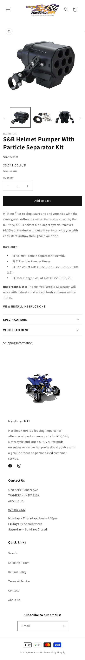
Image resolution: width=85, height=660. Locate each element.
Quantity (8, 177)
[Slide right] (80, 118)
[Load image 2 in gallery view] (42, 117)
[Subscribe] (63, 626)
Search (12, 553)
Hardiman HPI (35, 652)
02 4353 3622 (16, 510)
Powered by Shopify (54, 652)
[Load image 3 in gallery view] (64, 117)
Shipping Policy (18, 563)
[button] (8, 9)
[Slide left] (4, 118)
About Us (14, 600)
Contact (13, 590)
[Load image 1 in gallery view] (20, 117)
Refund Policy (17, 572)
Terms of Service (19, 581)
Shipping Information (18, 343)
